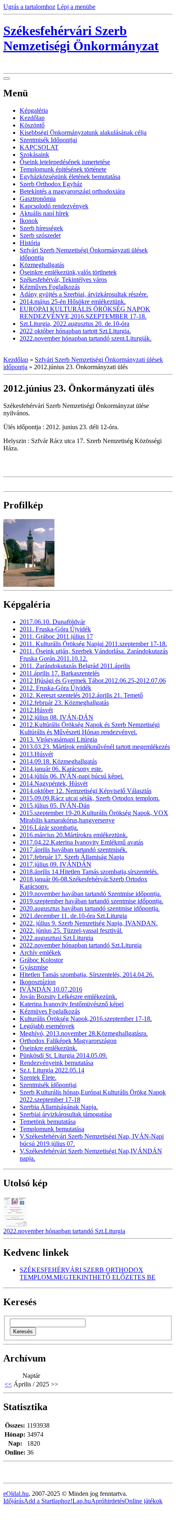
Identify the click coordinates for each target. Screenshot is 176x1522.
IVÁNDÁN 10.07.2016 (51, 989)
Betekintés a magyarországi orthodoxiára (72, 191)
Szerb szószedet (40, 235)
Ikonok (29, 220)
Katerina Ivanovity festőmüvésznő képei (72, 1004)
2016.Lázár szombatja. (49, 827)
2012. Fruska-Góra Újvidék (55, 687)
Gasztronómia (38, 198)
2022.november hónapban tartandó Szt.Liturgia (81, 945)
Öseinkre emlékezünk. (48, 1048)
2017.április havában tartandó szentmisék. (73, 849)
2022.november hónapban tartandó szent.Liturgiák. (85, 338)
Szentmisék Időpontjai (48, 139)
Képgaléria (34, 110)
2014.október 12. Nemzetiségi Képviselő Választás (85, 790)
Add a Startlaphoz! (48, 1500)
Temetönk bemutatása (48, 1121)
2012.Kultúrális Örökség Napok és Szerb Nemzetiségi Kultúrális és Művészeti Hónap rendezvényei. (90, 728)
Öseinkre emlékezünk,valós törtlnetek (68, 272)
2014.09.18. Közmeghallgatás (58, 761)
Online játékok (143, 1500)
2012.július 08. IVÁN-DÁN (56, 717)
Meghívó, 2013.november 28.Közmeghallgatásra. (84, 1033)
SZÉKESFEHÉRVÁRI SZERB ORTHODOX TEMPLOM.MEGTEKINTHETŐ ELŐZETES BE (88, 1273)
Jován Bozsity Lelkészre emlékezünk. (68, 996)
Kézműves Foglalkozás (50, 286)
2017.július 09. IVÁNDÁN (55, 864)
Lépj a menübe (76, 6)
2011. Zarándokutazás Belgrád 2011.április (75, 665)
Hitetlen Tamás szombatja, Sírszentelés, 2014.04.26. (87, 974)
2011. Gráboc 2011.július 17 (56, 636)
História (30, 242)
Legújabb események (47, 1026)
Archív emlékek (40, 952)
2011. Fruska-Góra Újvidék (55, 629)
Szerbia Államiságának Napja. (59, 1106)
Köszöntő (32, 125)
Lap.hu (81, 1500)
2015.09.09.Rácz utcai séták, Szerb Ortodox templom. (90, 798)
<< (8, 1384)
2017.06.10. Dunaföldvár (52, 621)
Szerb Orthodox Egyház (51, 184)
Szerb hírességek (41, 228)
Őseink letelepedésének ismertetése (65, 161)
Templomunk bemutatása (52, 1128)
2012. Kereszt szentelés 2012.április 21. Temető (81, 695)
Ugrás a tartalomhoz (29, 6)
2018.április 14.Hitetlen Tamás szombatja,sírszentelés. (89, 871)
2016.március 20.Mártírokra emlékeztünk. (74, 834)
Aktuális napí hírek (44, 213)
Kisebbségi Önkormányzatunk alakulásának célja (83, 132)
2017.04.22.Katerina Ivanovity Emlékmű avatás (81, 842)
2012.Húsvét (36, 709)
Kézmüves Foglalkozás (50, 1011)
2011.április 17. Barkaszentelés (59, 673)
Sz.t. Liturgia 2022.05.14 (52, 1070)
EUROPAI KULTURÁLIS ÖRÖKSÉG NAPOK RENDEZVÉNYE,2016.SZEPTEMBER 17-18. (85, 312)
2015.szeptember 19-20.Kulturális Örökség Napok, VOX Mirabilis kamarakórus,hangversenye (94, 816)
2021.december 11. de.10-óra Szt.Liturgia (73, 915)
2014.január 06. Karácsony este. (61, 768)
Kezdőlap (32, 117)
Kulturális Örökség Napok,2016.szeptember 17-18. (86, 1018)
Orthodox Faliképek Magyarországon (68, 1040)
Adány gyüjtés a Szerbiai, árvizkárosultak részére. (84, 294)
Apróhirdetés (107, 1500)
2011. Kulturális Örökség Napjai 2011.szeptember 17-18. (93, 643)
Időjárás (13, 1500)
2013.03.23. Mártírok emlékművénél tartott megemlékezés (95, 746)
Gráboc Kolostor (41, 959)
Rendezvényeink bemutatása (56, 1062)
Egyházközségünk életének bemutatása (70, 176)
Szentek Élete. (38, 1077)
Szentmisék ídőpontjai (48, 1084)
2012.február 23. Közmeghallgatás (64, 702)
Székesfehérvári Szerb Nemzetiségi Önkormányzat (81, 38)
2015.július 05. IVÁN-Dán (55, 805)
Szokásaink (34, 154)
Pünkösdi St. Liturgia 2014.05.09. (63, 1055)
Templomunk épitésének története (63, 169)
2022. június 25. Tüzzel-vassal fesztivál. (71, 930)
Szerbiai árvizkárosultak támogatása (66, 1114)
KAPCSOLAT (39, 147)
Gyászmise (34, 967)
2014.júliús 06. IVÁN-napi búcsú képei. (72, 776)
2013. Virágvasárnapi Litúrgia (58, 739)
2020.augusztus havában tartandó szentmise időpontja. (90, 908)
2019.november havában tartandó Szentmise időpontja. (90, 893)
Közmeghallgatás (42, 264)
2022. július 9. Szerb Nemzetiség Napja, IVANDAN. (89, 923)
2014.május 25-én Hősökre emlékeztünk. (73, 301)
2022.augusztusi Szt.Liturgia (56, 937)
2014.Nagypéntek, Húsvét (54, 783)
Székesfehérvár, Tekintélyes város (63, 279)
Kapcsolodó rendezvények (54, 206)
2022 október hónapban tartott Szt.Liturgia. (75, 331)
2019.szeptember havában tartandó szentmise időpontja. (91, 901)
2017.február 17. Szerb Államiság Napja (72, 856)
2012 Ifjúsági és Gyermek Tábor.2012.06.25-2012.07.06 (93, 680)
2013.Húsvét (36, 754)
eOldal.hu (16, 1493)
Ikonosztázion (38, 981)
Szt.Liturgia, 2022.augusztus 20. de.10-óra (74, 323)
